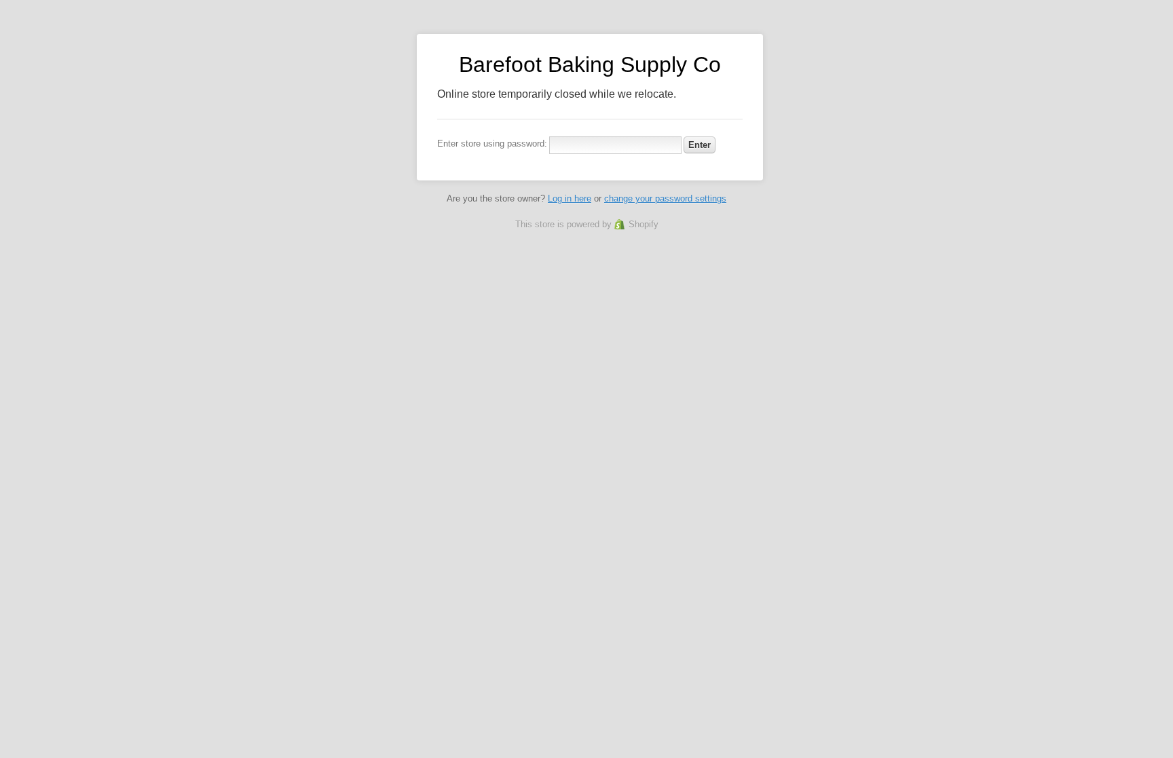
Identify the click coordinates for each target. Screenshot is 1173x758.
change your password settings (665, 198)
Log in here (569, 198)
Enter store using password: (492, 143)
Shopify (643, 224)
